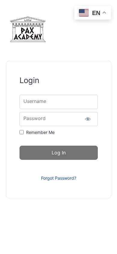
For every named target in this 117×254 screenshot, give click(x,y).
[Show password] (88, 119)
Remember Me (40, 132)
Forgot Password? (58, 178)
